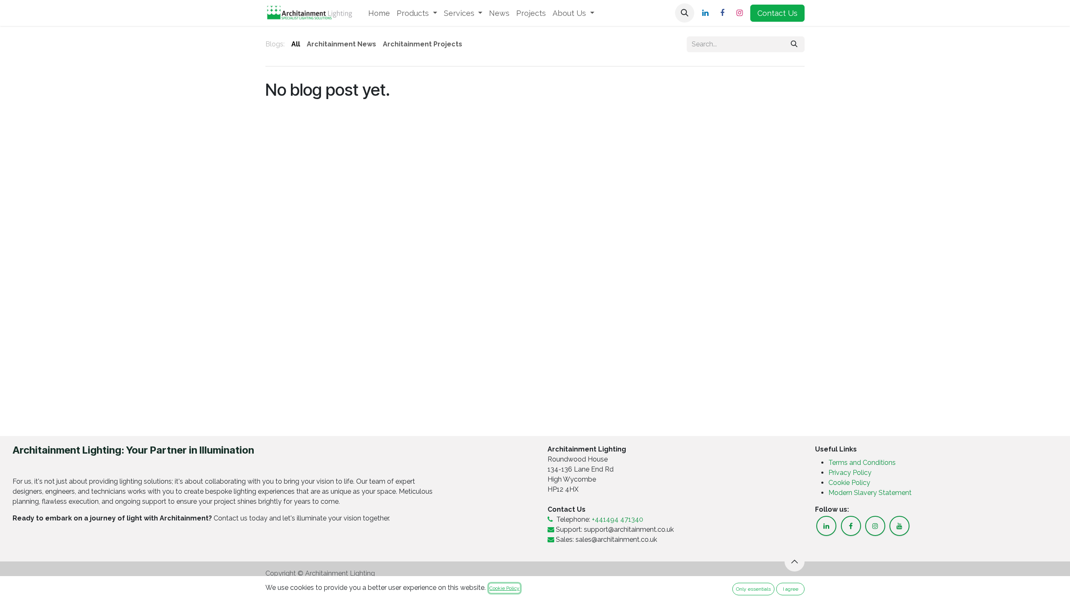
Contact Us (777, 13)
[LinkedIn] (705, 12)
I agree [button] (790, 589)
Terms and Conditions (862, 463)
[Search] (794, 44)
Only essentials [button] (753, 589)
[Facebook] (722, 12)
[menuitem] (379, 13)
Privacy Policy (850, 473)
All (295, 44)
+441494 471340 (617, 519)
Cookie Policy (849, 483)
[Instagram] (739, 12)
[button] (684, 13)
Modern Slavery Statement (870, 493)
